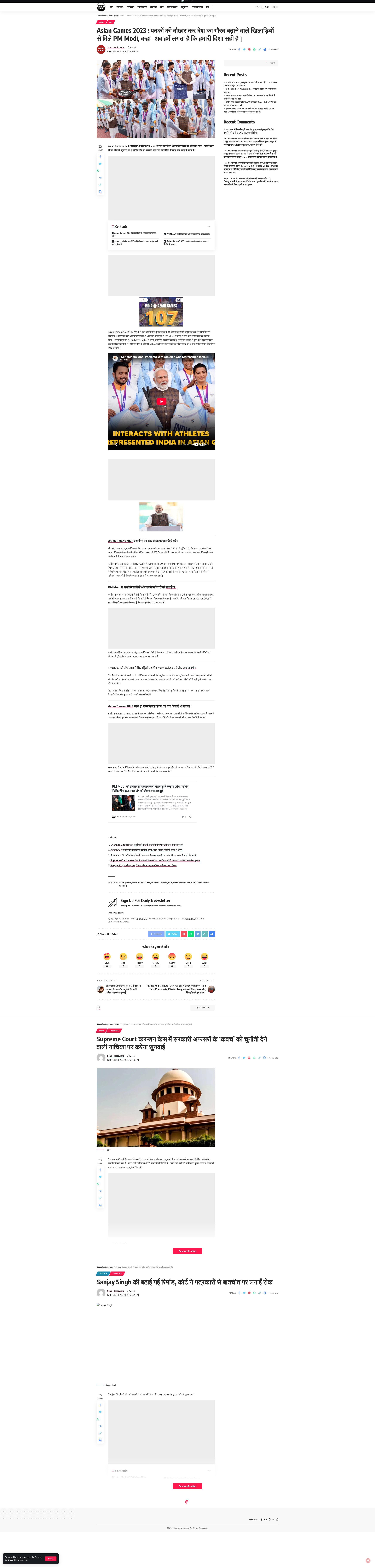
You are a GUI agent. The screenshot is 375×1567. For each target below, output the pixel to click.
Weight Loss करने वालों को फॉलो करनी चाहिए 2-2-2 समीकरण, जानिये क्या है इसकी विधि (250, 155)
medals (182, 882)
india (175, 882)
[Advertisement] (161, 188)
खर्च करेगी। (190, 668)
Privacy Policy (190, 918)
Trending (114, 1030)
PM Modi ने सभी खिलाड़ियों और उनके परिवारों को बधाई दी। (188, 234)
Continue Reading (187, 1251)
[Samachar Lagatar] (101, 7)
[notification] (256, 7)
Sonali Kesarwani (115, 1055)
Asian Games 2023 (120, 541)
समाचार (101, 22)
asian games (125, 882)
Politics (103, 1273)
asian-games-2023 (141, 882)
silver (199, 882)
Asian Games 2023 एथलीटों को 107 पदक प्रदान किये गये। (134, 234)
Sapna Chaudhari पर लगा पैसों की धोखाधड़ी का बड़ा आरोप (245, 178)
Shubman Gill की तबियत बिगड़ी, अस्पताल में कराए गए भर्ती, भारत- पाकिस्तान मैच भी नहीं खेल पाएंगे (153, 855)
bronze (164, 882)
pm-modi (191, 882)
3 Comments (204, 1008)
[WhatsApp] (277, 1520)
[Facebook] (261, 1520)
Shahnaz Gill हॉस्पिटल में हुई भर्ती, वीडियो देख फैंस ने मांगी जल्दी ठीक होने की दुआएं (146, 844)
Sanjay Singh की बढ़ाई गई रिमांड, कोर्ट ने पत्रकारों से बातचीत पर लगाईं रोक (143, 865)
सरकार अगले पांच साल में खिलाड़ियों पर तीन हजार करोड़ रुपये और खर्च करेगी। (135, 242)
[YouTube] (265, 1520)
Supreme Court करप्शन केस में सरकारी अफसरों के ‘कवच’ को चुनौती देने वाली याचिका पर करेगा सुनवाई (155, 860)
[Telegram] (273, 1520)
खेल (110, 22)
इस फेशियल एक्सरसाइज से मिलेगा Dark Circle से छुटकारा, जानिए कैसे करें (250, 143)
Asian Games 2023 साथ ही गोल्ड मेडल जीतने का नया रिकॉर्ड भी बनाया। (186, 242)
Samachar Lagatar (116, 47)
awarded (155, 882)
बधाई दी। (171, 587)
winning (123, 885)
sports (206, 882)
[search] (261, 7)
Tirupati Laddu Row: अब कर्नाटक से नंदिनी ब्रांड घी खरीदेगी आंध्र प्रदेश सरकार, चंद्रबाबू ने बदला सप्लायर (251, 169)
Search (272, 63)
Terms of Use (21, 1560)
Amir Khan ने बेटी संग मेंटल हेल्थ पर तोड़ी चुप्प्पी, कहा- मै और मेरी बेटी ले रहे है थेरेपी (146, 849)
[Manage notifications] (368, 1560)
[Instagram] (270, 1520)
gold (170, 882)
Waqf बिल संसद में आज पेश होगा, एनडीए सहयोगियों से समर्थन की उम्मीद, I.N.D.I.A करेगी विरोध (249, 131)
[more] (213, 7)
